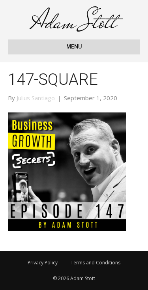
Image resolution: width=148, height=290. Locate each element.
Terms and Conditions (95, 262)
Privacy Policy (43, 262)
